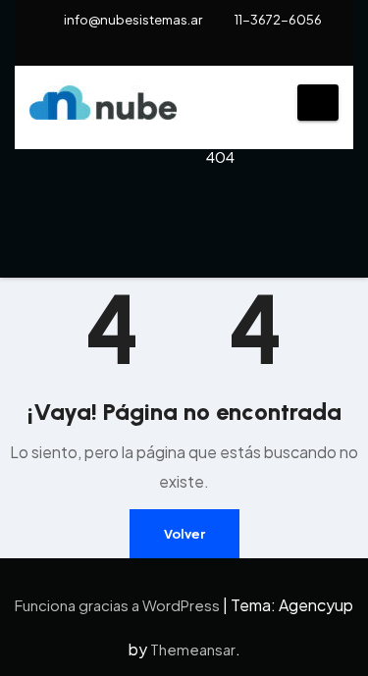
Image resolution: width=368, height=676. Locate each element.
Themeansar (193, 649)
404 (220, 156)
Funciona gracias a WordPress (119, 605)
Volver (184, 534)
